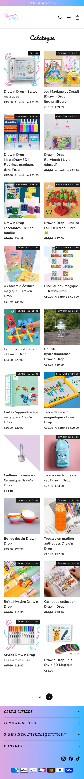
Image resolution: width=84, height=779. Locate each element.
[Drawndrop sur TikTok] (78, 758)
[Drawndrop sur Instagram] (63, 758)
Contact (13, 746)
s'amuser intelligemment (35, 734)
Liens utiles (18, 711)
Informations (21, 723)
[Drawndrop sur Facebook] (71, 758)
